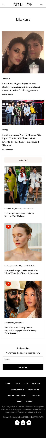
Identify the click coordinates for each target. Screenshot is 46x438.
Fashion (18, 209)
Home (8, 384)
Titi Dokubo (8, 149)
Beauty (7, 266)
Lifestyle (6, 78)
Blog (26, 384)
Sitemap (29, 401)
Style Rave (8, 94)
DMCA (19, 401)
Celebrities (9, 209)
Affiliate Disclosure (17, 395)
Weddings (19, 323)
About (17, 384)
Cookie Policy (36, 395)
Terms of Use (33, 389)
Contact (36, 384)
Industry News (28, 266)
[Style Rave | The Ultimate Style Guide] (23, 4)
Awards (5, 130)
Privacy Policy (17, 389)
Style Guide (28, 209)
